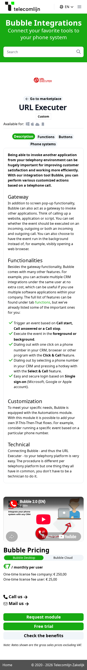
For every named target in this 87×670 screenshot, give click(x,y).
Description (23, 136)
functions (42, 302)
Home (7, 665)
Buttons (65, 137)
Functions (46, 137)
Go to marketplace (45, 98)
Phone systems (43, 144)
